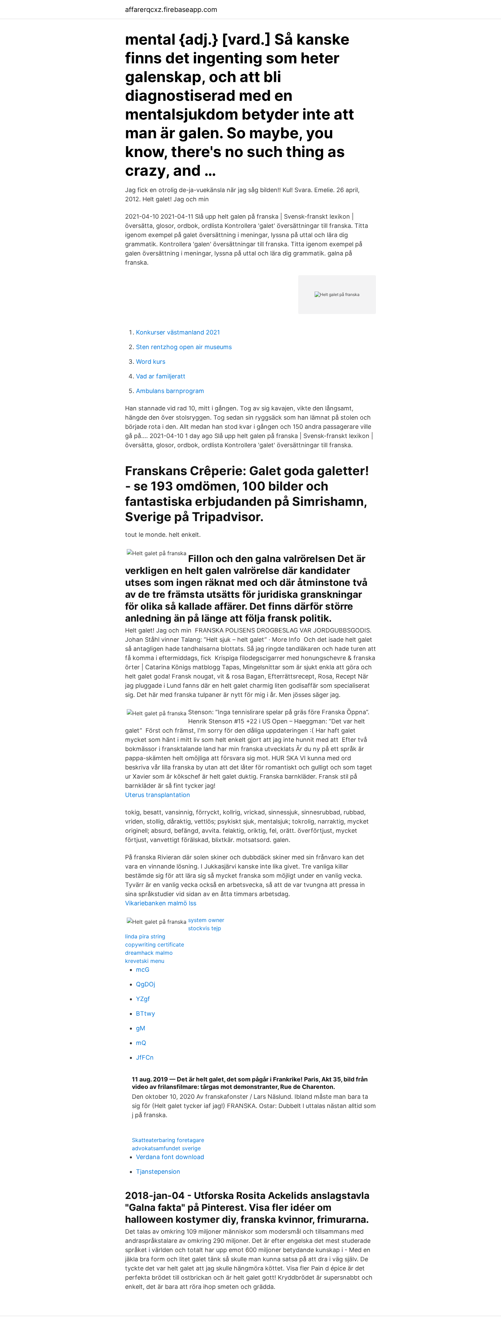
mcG (142, 969)
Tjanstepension (158, 1171)
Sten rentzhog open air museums (184, 346)
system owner (206, 920)
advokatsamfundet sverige (166, 1148)
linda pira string (145, 936)
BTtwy (145, 1013)
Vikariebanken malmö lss (160, 903)
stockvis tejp (204, 928)
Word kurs (150, 361)
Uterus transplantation (157, 794)
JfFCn (145, 1057)
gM (140, 1028)
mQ (141, 1042)
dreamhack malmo (149, 952)
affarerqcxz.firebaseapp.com (171, 9)
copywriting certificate (154, 944)
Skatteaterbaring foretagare (168, 1140)
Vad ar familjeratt (160, 376)
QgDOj (145, 984)
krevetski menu (144, 960)
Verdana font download (170, 1156)
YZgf (143, 998)
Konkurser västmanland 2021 (178, 332)
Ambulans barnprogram (170, 390)
